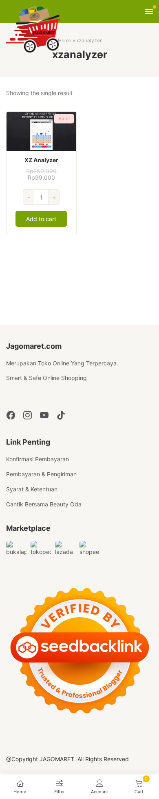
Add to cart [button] (41, 218)
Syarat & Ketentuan (31, 489)
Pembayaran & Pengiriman (41, 474)
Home (64, 40)
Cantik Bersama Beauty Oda (44, 504)
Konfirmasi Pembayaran (37, 459)
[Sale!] (41, 130)
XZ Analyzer (41, 159)
